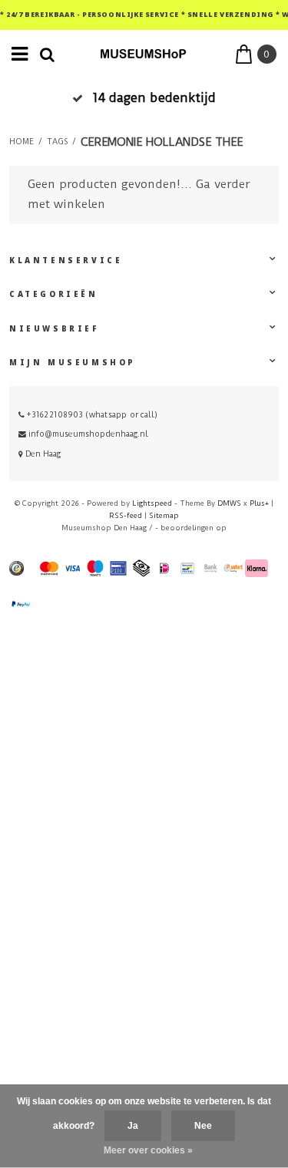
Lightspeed (152, 503)
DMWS (229, 503)
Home (21, 142)
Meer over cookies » (148, 1150)
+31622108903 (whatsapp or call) (91, 415)
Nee (203, 1125)
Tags (57, 142)
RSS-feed (125, 515)
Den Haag (42, 454)
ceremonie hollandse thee (162, 142)
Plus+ (259, 503)
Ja (132, 1125)
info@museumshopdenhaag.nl (88, 434)
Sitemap (164, 515)
